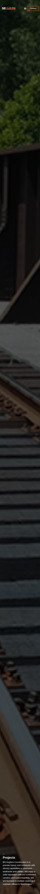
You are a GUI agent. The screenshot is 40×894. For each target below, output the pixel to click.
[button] (25, 8)
